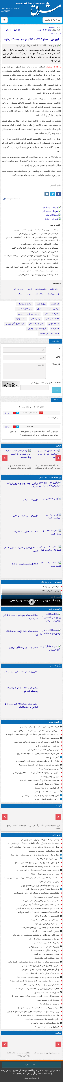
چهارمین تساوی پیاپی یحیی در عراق (46, 896)
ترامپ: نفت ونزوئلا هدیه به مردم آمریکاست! (42, 1019)
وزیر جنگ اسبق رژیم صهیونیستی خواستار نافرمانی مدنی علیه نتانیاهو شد (31, 255)
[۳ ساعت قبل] (50, 488)
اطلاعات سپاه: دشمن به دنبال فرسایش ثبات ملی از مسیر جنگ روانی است (31, 877)
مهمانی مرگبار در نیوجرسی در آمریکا (45, 931)
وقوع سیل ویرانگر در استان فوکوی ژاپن (44, 1023)
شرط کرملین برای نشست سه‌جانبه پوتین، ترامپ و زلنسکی (37, 908)
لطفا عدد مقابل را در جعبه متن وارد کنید (46, 382)
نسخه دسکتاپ (31, 1064)
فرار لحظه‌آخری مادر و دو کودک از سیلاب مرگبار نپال (39, 726)
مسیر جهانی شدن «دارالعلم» (48, 858)
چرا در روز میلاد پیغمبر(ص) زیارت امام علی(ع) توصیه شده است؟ (34, 980)
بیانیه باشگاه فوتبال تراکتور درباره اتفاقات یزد (21, 633)
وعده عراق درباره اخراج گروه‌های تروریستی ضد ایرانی (39, 780)
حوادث (58, 805)
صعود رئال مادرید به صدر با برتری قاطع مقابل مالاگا (40, 927)
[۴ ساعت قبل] (50, 636)
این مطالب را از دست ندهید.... (48, 477)
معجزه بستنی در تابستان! (49, 738)
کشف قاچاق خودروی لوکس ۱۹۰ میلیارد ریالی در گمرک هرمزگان (47, 467)
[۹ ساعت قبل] (50, 504)
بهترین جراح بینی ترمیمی (28, 313)
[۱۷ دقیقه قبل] (50, 676)
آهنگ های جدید (52, 318)
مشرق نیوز (39, 7)
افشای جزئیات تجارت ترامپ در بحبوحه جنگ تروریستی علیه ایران (35, 996)
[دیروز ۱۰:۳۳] (46, 456)
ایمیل (58, 356)
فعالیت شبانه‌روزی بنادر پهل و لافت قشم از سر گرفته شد (37, 988)
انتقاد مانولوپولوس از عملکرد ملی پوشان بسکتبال (41, 984)
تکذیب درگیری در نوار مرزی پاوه (47, 923)
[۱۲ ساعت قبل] (50, 552)
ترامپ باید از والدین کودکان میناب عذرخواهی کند (40, 900)
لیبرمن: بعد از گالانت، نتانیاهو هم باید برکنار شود (31, 39)
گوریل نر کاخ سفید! (51, 757)
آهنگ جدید (20, 318)
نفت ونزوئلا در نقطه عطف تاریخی (46, 958)
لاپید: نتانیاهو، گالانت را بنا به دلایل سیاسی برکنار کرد (38, 233)
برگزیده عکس (55, 665)
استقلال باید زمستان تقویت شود (25, 564)
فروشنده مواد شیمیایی (37, 328)
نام (59, 348)
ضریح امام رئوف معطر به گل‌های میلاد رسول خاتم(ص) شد (37, 1007)
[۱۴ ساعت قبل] (31, 602)
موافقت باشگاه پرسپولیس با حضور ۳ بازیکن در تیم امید (20, 617)
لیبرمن (29, 289)
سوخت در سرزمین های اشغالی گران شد (44, 938)
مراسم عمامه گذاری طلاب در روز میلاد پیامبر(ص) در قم (22, 689)
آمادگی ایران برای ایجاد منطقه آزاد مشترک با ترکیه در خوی (37, 761)
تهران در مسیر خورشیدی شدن (25, 516)
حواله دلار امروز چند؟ (51, 586)
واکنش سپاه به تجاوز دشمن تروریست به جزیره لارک (39, 839)
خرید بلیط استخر (36, 323)
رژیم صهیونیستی (53, 293)
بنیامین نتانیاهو (40, 289)
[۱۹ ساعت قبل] (46, 1044)
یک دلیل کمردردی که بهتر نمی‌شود (46, 1053)
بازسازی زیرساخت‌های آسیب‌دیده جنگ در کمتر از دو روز (38, 870)
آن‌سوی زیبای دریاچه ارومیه (49, 768)
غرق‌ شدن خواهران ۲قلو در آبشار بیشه (46, 827)
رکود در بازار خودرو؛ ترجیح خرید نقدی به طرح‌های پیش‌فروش (18, 467)
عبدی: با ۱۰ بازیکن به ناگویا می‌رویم (23, 647)
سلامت (58, 1033)
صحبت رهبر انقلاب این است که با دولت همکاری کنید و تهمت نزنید (33, 961)
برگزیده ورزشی (55, 609)
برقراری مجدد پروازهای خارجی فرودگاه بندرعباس (22, 485)
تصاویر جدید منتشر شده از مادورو (46, 791)
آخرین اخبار (56, 835)
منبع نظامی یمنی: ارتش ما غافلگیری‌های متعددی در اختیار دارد (36, 935)
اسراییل (28, 293)
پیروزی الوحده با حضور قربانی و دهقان (44, 873)
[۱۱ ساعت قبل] (50, 520)
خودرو (58, 445)
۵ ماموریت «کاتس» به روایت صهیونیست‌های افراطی (38, 274)
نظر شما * (56, 364)
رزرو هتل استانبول (24, 308)
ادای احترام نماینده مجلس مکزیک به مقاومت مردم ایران (38, 753)
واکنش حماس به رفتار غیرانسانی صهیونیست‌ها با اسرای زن (36, 229)
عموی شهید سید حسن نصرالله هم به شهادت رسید (39, 270)
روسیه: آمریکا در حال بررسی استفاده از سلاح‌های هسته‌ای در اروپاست (32, 734)
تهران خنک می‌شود (30, 499)
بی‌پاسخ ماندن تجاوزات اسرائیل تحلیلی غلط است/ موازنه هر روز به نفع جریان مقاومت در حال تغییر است (33, 239)
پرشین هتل (35, 318)
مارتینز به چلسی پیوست (50, 776)
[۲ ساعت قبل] (50, 620)
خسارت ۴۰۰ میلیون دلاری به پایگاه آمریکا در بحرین (40, 904)
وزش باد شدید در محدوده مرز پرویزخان (44, 946)
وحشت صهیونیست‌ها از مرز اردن (46, 954)
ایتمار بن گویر (18, 289)
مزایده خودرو (53, 323)
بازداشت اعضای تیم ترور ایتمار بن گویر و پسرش (40, 263)
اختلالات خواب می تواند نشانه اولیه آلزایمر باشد (18, 1054)
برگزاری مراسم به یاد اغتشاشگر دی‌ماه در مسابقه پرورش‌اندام (36, 772)
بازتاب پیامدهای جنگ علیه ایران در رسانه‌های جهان (40, 885)
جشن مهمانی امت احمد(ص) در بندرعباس (21, 672)
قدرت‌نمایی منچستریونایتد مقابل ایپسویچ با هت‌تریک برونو (37, 862)
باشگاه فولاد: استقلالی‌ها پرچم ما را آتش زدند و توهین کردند (36, 893)
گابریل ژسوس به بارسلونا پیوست (47, 787)
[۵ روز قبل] (17, 456)
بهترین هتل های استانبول (48, 308)
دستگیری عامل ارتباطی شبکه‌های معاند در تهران (21, 549)
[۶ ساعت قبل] (50, 652)
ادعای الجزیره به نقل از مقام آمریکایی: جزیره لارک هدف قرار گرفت (34, 847)
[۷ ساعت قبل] (50, 692)
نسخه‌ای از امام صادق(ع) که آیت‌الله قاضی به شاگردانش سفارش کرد (33, 843)
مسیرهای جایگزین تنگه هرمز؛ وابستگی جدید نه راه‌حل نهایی (36, 730)
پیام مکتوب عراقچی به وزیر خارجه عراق (44, 950)
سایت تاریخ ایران (24, 304)
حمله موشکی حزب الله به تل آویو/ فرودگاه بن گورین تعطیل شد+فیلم (32, 267)
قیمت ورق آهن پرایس (15, 323)
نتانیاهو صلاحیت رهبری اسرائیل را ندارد (43, 259)
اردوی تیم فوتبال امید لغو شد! (48, 881)
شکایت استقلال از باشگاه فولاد (26, 532)
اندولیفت (55, 328)
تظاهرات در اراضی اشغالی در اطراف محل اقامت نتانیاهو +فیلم (35, 248)
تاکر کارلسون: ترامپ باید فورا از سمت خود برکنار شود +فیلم (36, 742)
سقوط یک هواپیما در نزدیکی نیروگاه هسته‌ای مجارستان (38, 764)
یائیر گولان (54, 289)
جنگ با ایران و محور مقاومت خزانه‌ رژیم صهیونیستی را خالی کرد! (35, 854)
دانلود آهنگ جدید (51, 313)
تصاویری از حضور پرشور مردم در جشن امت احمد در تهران (37, 977)
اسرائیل (19, 293)
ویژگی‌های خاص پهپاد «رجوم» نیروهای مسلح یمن (40, 969)
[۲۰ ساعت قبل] (17, 1044)
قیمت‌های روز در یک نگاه (51, 582)
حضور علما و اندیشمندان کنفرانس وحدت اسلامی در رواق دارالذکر (21, 705)
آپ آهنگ (55, 304)
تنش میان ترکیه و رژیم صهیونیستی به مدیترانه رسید (39, 866)
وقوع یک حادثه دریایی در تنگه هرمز (46, 942)
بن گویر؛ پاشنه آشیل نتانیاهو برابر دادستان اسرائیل (39, 244)
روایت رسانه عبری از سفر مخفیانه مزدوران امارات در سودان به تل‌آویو (33, 1011)
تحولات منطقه (50, 20)
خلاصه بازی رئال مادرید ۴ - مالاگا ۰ (46, 916)
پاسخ (7, 412)
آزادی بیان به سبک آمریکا (49, 1003)
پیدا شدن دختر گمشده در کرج (47, 745)
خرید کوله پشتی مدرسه (49, 333)
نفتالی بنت (39, 293)
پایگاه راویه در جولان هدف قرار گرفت (44, 251)
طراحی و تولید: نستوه (31, 1078)
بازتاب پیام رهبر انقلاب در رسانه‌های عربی (43, 749)
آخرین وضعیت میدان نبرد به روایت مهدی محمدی (40, 795)
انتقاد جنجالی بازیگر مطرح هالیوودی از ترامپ (42, 889)
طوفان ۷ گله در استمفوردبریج (48, 1000)
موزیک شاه (41, 304)
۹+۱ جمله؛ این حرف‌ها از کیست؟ (46, 799)
